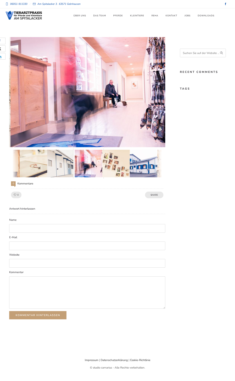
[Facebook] (225, 4)
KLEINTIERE (137, 15)
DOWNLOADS (206, 15)
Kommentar (16, 272)
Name (13, 220)
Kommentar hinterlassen (38, 315)
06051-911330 (18, 4)
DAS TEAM (99, 15)
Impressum (91, 360)
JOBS (187, 15)
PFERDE (118, 15)
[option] (87, 92)
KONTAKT (171, 15)
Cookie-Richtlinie (140, 360)
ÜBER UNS (79, 15)
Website (14, 255)
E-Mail (13, 237)
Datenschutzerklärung (114, 360)
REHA (154, 15)
